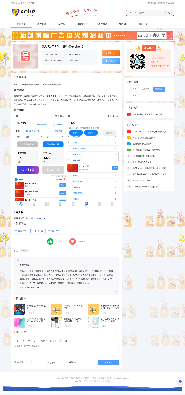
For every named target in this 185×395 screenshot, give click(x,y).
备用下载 (39, 230)
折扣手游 (132, 95)
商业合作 (96, 381)
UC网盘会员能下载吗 (139, 180)
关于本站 (86, 381)
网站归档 (106, 381)
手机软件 (53, 54)
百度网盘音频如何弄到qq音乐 (143, 186)
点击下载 (22, 230)
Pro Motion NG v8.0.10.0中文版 (144, 150)
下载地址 (112, 53)
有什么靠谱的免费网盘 (139, 162)
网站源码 (123, 23)
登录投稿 (161, 2)
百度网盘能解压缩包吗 (139, 143)
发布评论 (108, 362)
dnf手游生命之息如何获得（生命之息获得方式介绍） (152, 168)
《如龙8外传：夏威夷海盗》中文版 (145, 114)
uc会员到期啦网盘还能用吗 (141, 137)
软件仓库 (41, 23)
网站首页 (21, 23)
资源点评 (112, 61)
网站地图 (152, 2)
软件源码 (102, 23)
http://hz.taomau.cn (35, 218)
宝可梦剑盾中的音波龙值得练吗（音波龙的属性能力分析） (155, 174)
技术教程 (82, 23)
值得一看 (143, 23)
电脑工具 (146, 89)
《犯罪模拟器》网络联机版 (141, 156)
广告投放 (170, 2)
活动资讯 (62, 23)
